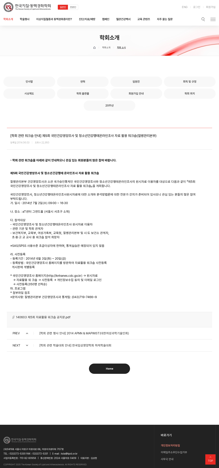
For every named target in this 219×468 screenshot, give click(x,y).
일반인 (63, 7)
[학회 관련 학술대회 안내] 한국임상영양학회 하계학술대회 (75, 345)
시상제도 (29, 93)
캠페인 (105, 19)
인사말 (29, 81)
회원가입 (211, 7)
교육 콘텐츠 (143, 19)
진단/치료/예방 (87, 19)
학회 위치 (190, 93)
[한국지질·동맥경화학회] (27, 7)
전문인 (73, 7)
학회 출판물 (82, 93)
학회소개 (8, 19)
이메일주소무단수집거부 (174, 452)
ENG (185, 7)
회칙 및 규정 (189, 81)
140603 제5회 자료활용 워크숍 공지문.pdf (43, 317)
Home (109, 368)
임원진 (136, 81)
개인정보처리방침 (170, 445)
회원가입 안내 (136, 93)
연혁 (82, 81)
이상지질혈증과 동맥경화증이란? (54, 19)
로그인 (196, 7)
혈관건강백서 (123, 19)
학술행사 (24, 19)
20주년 (109, 105)
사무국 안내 (167, 459)
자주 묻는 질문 (165, 19)
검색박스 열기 (203, 19)
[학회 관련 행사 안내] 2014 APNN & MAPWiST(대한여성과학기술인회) (84, 333)
